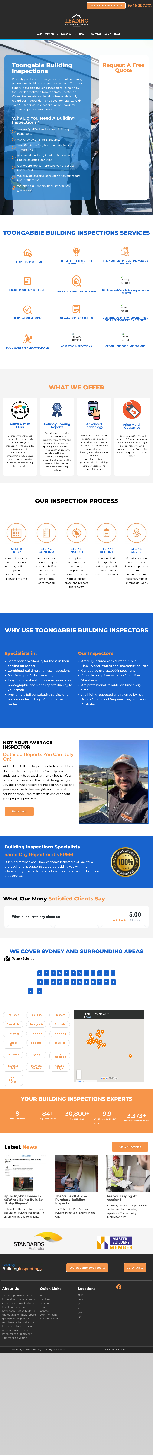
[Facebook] (119, 1289)
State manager (49, 1318)
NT (79, 1317)
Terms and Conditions (115, 1349)
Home (39, 34)
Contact (95, 34)
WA (80, 1312)
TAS (80, 1321)
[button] (13, 1015)
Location (45, 1303)
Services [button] (50, 34)
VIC (80, 1304)
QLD (80, 1295)
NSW (81, 1299)
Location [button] (66, 34)
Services (45, 1299)
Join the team (112, 34)
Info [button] (81, 34)
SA (79, 1308)
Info (42, 1307)
